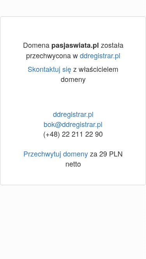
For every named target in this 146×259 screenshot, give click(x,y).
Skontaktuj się (49, 69)
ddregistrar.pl (100, 55)
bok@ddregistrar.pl (73, 124)
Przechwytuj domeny (55, 153)
